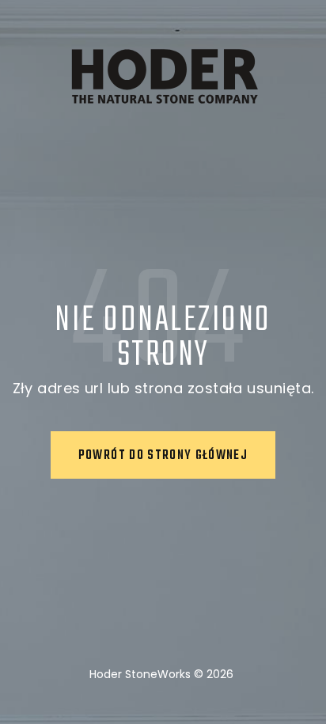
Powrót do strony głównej (163, 455)
